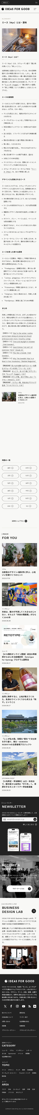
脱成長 (4, 1076)
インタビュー (20, 1050)
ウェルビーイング (24, 1073)
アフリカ (11, 1092)
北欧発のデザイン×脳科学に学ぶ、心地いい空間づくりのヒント (27, 397)
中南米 (4, 1092)
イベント (20, 1053)
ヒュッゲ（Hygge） (12, 85)
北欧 (23, 1089)
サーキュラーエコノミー (9, 1073)
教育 (23, 1070)
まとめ (4, 1053)
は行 (27, 483)
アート (4, 1070)
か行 (27, 468)
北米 (33, 1089)
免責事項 (22, 1026)
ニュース (4, 1050)
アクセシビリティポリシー (28, 1030)
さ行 (9, 475)
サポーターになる (18, 888)
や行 (27, 491)
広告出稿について (7, 1017)
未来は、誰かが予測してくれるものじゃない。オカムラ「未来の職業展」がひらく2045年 (19, 615)
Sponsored (11, 1053)
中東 (28, 1089)
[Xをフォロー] (5, 1006)
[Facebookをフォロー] (11, 1006)
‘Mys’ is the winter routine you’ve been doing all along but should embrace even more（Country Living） (17, 336)
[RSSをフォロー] (29, 1006)
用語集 (4, 1026)
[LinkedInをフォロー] (34, 1006)
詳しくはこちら (28, 825)
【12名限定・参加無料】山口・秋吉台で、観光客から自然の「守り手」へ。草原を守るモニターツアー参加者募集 (19, 784)
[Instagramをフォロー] (17, 1006)
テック (18, 1070)
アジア (4, 1089)
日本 (9, 1089)
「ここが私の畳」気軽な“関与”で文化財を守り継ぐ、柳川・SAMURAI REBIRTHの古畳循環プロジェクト (19, 742)
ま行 (9, 491)
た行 (27, 475)
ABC (8, 506)
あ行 (9, 468)
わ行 (27, 498)
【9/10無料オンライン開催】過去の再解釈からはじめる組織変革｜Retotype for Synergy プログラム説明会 (19, 657)
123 (27, 506)
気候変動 (30, 1070)
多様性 (34, 1073)
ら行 (9, 498)
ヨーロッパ (16, 1089)
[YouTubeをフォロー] (24, 1006)
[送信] (35, 819)
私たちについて (7, 1013)
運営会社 (22, 1013)
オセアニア (19, 1092)
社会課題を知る (24, 1021)
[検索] (35, 9)
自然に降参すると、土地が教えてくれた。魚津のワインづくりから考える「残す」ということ (19, 699)
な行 (9, 483)
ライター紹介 (24, 1017)
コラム (12, 1050)
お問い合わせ (6, 1021)
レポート (29, 1050)
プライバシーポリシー (9, 1030)
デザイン (11, 1070)
